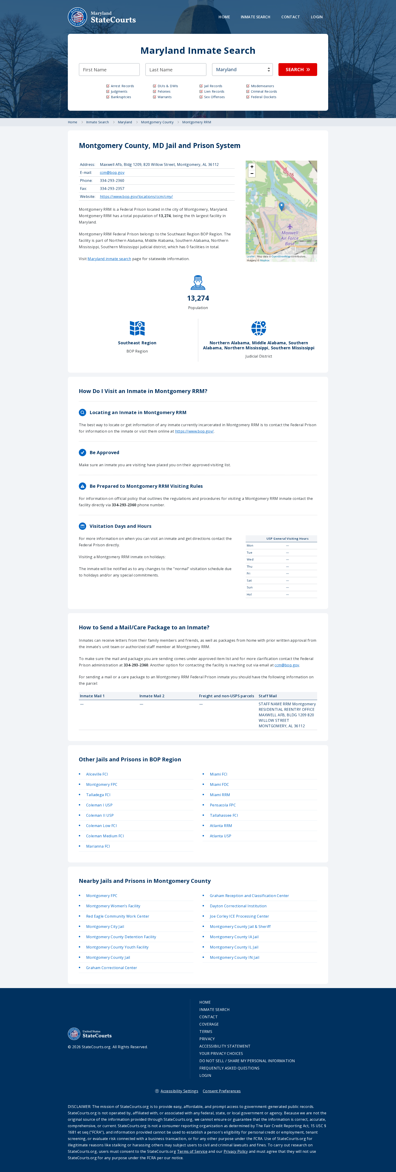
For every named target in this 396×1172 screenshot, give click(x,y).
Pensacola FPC (223, 805)
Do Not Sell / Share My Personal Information (247, 1060)
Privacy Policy (236, 1151)
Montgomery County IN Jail (234, 957)
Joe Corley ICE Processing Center (239, 916)
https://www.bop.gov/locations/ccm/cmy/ (136, 196)
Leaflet (251, 256)
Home (224, 16)
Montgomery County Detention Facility (121, 936)
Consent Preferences (222, 1091)
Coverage (209, 1024)
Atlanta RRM (221, 825)
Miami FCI (219, 774)
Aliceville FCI (97, 774)
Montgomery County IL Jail (234, 947)
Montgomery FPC (102, 784)
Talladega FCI (98, 794)
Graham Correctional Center (111, 967)
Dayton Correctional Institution (238, 905)
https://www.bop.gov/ (194, 431)
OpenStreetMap (281, 256)
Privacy (207, 1038)
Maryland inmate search (109, 258)
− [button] (251, 173)
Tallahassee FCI (224, 815)
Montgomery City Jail (105, 926)
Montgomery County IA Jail (234, 936)
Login (317, 16)
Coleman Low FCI (101, 825)
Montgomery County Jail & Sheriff (240, 926)
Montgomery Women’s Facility (113, 905)
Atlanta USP (220, 835)
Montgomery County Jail (108, 957)
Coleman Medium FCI (105, 835)
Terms (205, 1031)
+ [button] (251, 167)
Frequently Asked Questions (229, 1068)
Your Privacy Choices (221, 1053)
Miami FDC (219, 784)
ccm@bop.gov (112, 172)
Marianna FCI (98, 846)
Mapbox (265, 260)
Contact (290, 16)
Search (295, 69)
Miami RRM (220, 794)
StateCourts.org (102, 17)
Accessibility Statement (224, 1046)
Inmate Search (255, 16)
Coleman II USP (100, 815)
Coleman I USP (99, 805)
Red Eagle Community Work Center (117, 916)
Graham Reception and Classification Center (249, 895)
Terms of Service (192, 1151)
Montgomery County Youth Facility (117, 947)
